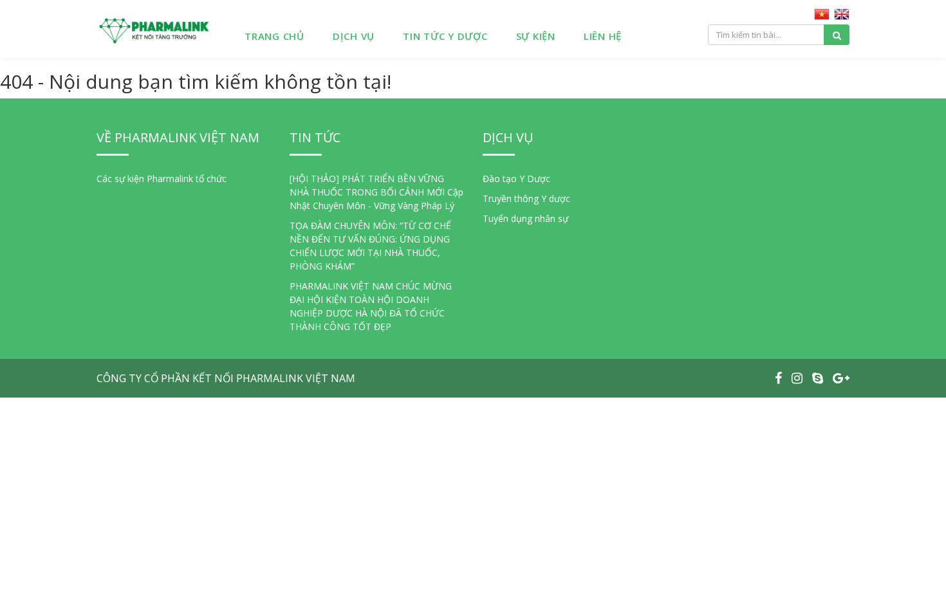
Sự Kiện (535, 36)
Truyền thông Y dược (526, 198)
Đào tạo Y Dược (516, 178)
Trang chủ (274, 36)
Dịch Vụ (354, 36)
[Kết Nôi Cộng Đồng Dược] (154, 29)
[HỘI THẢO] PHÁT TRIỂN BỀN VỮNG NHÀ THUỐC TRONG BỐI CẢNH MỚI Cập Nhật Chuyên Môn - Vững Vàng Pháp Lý (376, 192)
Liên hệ (603, 36)
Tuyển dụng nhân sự (525, 218)
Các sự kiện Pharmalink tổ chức (162, 178)
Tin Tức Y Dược (445, 36)
